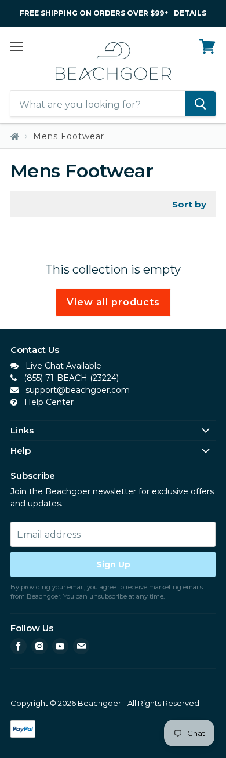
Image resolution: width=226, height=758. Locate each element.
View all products (113, 302)
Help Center (48, 402)
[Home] (14, 136)
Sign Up (113, 564)
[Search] (200, 104)
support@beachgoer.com (76, 390)
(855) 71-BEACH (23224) (70, 378)
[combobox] (97, 104)
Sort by (189, 204)
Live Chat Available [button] (62, 365)
